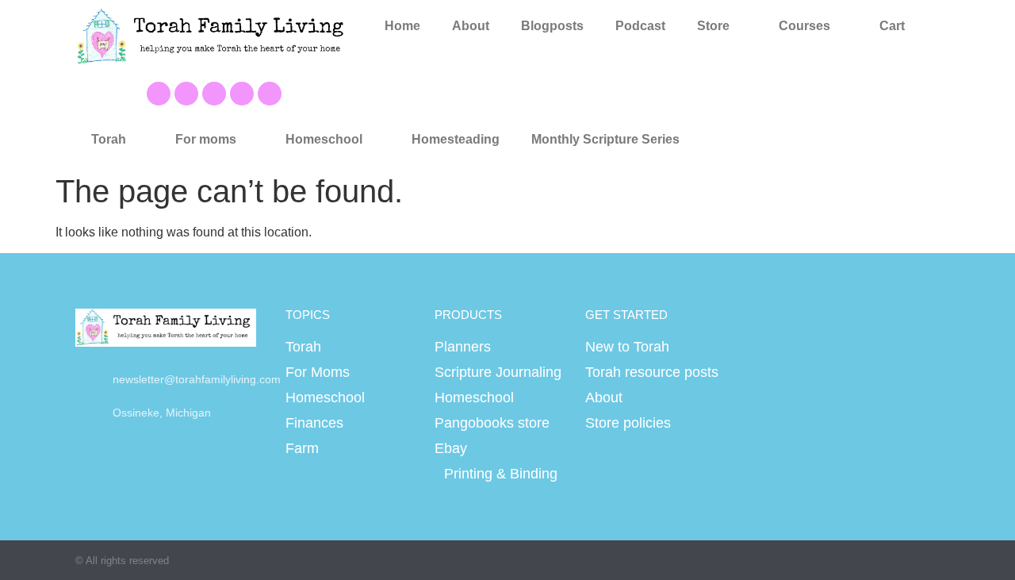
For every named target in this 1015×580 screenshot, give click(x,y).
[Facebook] (158, 94)
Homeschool (323, 139)
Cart (892, 26)
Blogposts (552, 26)
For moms (205, 139)
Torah (108, 139)
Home (402, 26)
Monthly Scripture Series (605, 139)
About (470, 26)
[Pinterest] (214, 94)
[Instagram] (242, 94)
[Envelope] (270, 94)
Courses (804, 26)
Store (713, 26)
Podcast (640, 26)
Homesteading (456, 139)
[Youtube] (186, 94)
